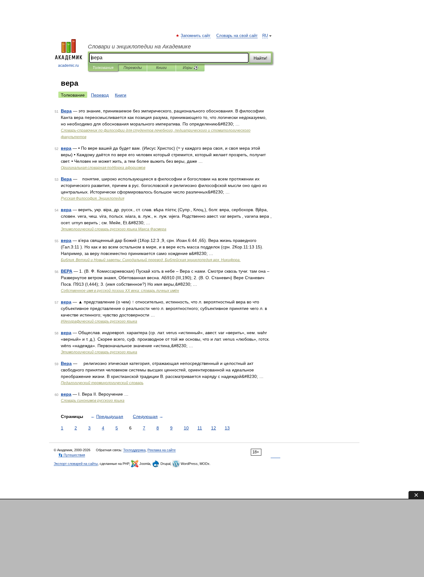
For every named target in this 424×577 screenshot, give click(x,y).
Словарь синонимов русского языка (92, 400)
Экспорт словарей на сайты (76, 464)
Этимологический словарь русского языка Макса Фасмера (113, 229)
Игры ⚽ (190, 68)
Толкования (102, 68)
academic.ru (68, 65)
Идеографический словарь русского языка (99, 321)
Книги (161, 68)
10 (186, 427)
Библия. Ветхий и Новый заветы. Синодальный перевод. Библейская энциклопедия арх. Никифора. (151, 260)
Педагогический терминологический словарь (102, 383)
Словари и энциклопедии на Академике (139, 46)
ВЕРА (66, 271)
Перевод (100, 95)
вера (66, 148)
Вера (66, 110)
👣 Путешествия (71, 455)
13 (227, 427)
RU (265, 36)
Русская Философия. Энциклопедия (92, 198)
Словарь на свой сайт (237, 36)
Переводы (133, 68)
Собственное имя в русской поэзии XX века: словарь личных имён (120, 290)
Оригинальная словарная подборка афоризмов (103, 168)
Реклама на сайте (161, 450)
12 (213, 427)
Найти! (260, 58)
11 (199, 427)
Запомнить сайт (195, 36)
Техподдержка (134, 450)
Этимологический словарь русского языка (99, 352)
